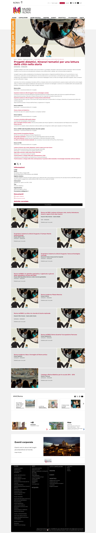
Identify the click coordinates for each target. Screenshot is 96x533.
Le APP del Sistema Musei (42, 407)
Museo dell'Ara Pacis (18, 484)
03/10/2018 (75, 427)
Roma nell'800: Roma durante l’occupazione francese (59, 334)
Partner (69, 470)
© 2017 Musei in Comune (41, 530)
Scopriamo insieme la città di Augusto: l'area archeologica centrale (60, 254)
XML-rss (81, 530)
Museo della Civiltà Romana (20, 489)
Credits (67, 530)
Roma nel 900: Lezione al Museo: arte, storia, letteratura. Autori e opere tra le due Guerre (60, 213)
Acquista (62, 3)
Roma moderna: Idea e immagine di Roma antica (30, 354)
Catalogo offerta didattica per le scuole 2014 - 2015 (58, 374)
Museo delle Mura (18, 491)
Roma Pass (34, 474)
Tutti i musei (54, 3)
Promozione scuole (20, 198)
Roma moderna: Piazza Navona (51, 294)
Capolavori (23, 17)
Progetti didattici (19, 196)
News (68, 467)
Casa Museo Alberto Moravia (20, 515)
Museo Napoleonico (18, 503)
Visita (82, 17)
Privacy (49, 530)
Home (15, 59)
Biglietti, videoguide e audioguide (40, 471)
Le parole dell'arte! (34, 425)
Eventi (53, 17)
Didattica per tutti (53, 482)
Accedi (67, 3)
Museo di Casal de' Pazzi (19, 492)
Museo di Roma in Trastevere (20, 509)
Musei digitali (35, 17)
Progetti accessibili (53, 486)
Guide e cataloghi (36, 478)
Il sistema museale (18, 468)
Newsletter (16, 472)
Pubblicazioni (17, 469)
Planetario (16, 523)
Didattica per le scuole (27, 59)
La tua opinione (35, 484)
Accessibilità (35, 479)
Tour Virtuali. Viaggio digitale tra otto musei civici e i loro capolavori (19, 405)
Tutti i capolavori (56, 466)
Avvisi (68, 469)
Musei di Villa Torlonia (19, 511)
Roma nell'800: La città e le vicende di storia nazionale (32, 313)
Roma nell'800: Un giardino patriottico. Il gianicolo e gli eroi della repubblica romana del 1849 (34, 274)
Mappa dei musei (36, 469)
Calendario (72, 17)
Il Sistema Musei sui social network (65, 406)
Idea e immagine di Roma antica (22, 122)
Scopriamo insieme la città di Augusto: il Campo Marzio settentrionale (32, 234)
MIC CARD (34, 472)
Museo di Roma (17, 501)
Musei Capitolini (18, 477)
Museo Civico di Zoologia (19, 524)
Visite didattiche (35, 475)
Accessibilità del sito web (74, 530)
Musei (14, 17)
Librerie (33, 482)
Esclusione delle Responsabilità (58, 530)
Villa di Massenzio (18, 494)
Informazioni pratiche (37, 468)
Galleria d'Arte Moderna (19, 505)
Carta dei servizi (17, 471)
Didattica (62, 17)
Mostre (46, 17)
